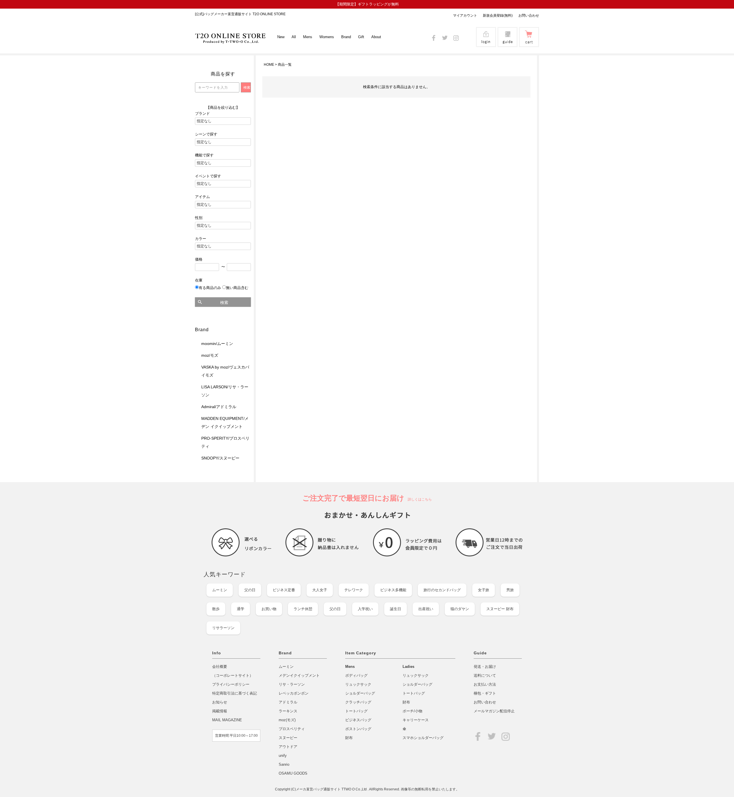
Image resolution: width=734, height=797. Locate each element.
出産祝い (425, 609)
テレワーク (353, 590)
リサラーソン (223, 628)
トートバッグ (356, 711)
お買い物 (268, 609)
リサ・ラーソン (292, 684)
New (280, 37)
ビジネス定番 (284, 590)
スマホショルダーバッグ (423, 738)
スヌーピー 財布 (500, 609)
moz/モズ (209, 355)
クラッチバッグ (358, 702)
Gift (361, 37)
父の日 (249, 590)
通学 (240, 609)
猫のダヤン (459, 609)
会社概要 (219, 666)
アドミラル (288, 702)
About (376, 37)
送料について (485, 675)
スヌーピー (288, 738)
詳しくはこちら (418, 499)
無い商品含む (237, 288)
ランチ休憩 (303, 609)
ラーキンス (288, 711)
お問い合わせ (528, 15)
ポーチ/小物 (412, 711)
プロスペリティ (292, 729)
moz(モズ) (287, 720)
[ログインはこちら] (486, 43)
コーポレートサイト (232, 675)
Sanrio (284, 764)
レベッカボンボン (294, 693)
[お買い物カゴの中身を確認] (529, 43)
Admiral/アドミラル (218, 406)
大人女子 (319, 590)
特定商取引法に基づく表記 (234, 693)
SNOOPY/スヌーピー (220, 458)
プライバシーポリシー (230, 684)
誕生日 (395, 609)
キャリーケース (416, 720)
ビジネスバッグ (358, 720)
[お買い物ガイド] (507, 43)
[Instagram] (456, 37)
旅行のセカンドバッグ (442, 590)
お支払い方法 (485, 684)
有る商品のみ (210, 288)
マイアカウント (465, 15)
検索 (224, 302)
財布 (349, 738)
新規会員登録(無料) (498, 15)
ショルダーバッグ (360, 693)
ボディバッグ (356, 675)
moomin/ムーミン (217, 343)
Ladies (408, 666)
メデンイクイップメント (299, 675)
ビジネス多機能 (393, 590)
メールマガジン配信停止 (494, 711)
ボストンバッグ (358, 729)
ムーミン (219, 590)
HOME (269, 65)
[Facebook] (433, 37)
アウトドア (288, 746)
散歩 (216, 609)
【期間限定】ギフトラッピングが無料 (367, 4)
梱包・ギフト (485, 693)
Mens (350, 666)
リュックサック (358, 684)
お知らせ (219, 702)
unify (283, 755)
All (294, 37)
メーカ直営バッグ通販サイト (318, 789)
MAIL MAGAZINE (227, 720)
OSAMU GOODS (293, 773)
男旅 (510, 590)
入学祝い (365, 609)
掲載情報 (219, 711)
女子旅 (483, 590)
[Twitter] (445, 37)
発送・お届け (485, 666)
